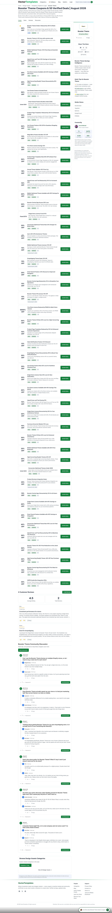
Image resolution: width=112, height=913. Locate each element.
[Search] (92, 2)
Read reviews (79, 94)
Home (19, 5)
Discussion (38, 20)
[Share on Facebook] (80, 47)
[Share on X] (83, 47)
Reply (33, 668)
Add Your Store (78, 894)
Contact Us (88, 888)
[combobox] (84, 2)
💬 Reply (29, 620)
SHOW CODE (65, 29)
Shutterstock (78, 105)
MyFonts (77, 110)
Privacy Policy (88, 886)
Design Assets (26, 5)
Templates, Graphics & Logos (39, 5)
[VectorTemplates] (28, 2)
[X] (22, 891)
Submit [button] (65, 2)
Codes (20, 20)
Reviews (31, 20)
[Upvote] (26, 669)
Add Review (67, 592)
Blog (59, 2)
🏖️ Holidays (52, 2)
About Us (87, 890)
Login (71, 2)
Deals (25, 20)
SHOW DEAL (65, 52)
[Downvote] (29, 669)
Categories (43, 2)
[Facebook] (19, 891)
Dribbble (77, 116)
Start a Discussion (23, 650)
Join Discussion (65, 682)
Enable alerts (79, 88)
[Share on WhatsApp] (86, 47)
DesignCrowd (78, 113)
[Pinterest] (25, 891)
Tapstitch (77, 108)
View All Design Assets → (45, 870)
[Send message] (107, 910)
